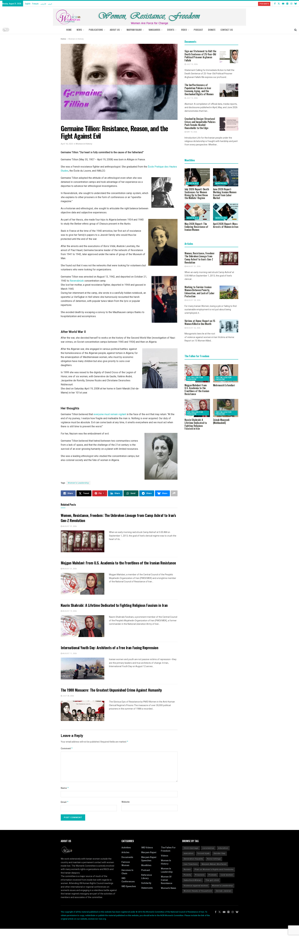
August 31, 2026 (69, 526)
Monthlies (192, 183)
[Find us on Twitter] (279, 3)
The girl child (212, 880)
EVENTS (170, 29)
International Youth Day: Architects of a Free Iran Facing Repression (109, 647)
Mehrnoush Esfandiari (224, 385)
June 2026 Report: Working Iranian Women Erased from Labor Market (224, 193)
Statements (147, 888)
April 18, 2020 (67, 143)
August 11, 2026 (69, 653)
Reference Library (146, 876)
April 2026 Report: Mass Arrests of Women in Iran (225, 225)
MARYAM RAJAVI (134, 29)
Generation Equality (193, 859)
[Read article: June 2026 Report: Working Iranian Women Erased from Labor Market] (225, 177)
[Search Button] (295, 29)
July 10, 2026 (192, 64)
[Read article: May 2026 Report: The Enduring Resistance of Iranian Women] (197, 212)
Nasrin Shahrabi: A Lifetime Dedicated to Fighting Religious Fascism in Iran (114, 605)
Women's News (168, 888)
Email (65, 802)
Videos (164, 855)
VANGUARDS (154, 29)
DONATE (212, 29)
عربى (50, 3)
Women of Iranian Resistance (166, 880)
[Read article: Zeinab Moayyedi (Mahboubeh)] (225, 408)
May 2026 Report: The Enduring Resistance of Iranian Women (196, 227)
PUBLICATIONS (96, 29)
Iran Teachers (191, 864)
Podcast (145, 870)
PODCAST (198, 29)
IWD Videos (147, 847)
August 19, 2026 (69, 611)
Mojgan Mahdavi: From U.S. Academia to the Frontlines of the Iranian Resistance (118, 563)
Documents (127, 857)
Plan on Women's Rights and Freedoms (214, 869)
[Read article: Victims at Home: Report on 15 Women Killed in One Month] (229, 326)
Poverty (187, 875)
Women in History (76, 39)
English (27, 3)
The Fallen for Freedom (195, 378)
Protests (213, 875)
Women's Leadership (78, 483)
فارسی (43, 3)
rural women (227, 875)
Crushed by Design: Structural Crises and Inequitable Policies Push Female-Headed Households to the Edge (200, 123)
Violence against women (196, 885)
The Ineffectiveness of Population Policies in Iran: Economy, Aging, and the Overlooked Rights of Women (199, 89)
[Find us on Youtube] (283, 3)
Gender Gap (219, 853)
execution (188, 853)
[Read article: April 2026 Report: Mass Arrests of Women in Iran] (225, 212)
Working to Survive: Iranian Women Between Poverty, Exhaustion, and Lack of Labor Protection (199, 291)
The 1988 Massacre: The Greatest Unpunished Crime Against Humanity (111, 690)
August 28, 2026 (193, 300)
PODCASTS (264, 3)
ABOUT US (115, 29)
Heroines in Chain (127, 872)
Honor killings (214, 859)
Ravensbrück (77, 280)
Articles (125, 852)
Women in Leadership (167, 870)
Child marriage (191, 848)
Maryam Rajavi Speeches (148, 859)
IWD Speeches (128, 886)
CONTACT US (227, 29)
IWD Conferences (128, 880)
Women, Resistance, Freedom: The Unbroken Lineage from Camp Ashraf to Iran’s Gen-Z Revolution (118, 517)
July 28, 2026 (68, 696)
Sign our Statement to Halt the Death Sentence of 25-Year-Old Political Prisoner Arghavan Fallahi (200, 55)
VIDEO (184, 29)
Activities (126, 847)
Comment (67, 748)
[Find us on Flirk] (287, 3)
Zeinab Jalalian (223, 891)
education (223, 848)
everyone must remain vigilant (110, 414)
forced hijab (203, 853)
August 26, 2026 (193, 328)
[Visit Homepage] (149, 16)
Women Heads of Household (198, 891)
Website (125, 802)
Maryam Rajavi (148, 852)
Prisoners (199, 875)
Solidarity (146, 883)
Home (69, 29)
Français (35, 3)
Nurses (187, 869)
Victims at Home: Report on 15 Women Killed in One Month (200, 322)
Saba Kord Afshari (193, 880)
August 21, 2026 (69, 568)
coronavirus (208, 848)
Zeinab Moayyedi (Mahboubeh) (221, 421)
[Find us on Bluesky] (295, 3)
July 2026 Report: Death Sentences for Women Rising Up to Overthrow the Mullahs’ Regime (197, 193)
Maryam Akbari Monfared (214, 864)
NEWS (79, 29)
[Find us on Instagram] (291, 3)
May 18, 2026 (191, 132)
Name (65, 788)
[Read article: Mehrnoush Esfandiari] (225, 373)
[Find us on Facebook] (274, 3)
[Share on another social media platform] (174, 493)
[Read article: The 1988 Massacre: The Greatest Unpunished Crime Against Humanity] (82, 711)
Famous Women (125, 863)
